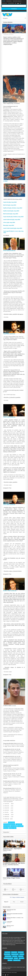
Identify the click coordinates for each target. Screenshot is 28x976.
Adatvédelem (9, 1)
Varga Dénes (7, 952)
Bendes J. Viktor (12, 828)
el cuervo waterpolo (16, 967)
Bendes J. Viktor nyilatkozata (9, 590)
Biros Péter (15, 956)
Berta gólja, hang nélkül (8, 225)
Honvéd (9, 968)
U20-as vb (6, 828)
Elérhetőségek (11, 3)
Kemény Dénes (8, 956)
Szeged (23, 967)
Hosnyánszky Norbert (8, 958)
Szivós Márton (7, 954)
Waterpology (4, 967)
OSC (6, 968)
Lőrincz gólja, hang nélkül (9, 222)
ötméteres (22, 954)
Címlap (3, 1)
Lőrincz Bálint (13, 826)
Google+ (20, 3)
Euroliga (16, 958)
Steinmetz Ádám (17, 960)
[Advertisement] (14, 60)
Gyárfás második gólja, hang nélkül (11, 210)
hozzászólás (5, 34)
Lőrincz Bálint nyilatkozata (9, 504)
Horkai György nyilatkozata (9, 250)
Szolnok (3, 968)
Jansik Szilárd (6, 826)
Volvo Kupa (21, 956)
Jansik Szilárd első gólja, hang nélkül (11, 219)
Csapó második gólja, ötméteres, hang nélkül (13, 216)
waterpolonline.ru (10, 967)
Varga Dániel (14, 952)
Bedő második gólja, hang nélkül (10, 213)
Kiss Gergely (20, 952)
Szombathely (20, 826)
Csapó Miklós (19, 824)
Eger (21, 967)
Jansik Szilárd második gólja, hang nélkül (12, 228)
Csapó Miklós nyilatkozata (9, 333)
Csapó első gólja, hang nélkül (10, 202)
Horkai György (11, 822)
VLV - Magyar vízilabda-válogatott (17, 897)
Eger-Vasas (21, 958)
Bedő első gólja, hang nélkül (9, 205)
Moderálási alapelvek (17, 1)
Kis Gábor (10, 960)
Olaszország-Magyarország (9, 824)
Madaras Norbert (15, 954)
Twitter (18, 3)
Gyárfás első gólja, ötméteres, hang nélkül (12, 208)
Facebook (16, 3)
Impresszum (4, 3)
